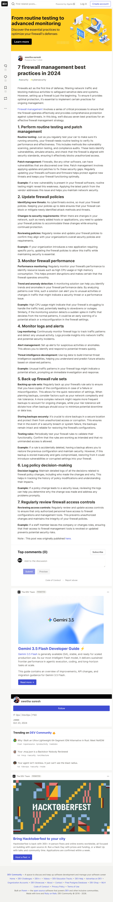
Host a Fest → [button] (22, 857)
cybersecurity (38, 79)
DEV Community (41, 732)
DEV (67, 890)
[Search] (13, 3)
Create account (100, 3)
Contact (58, 882)
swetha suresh (33, 57)
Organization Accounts (18, 882)
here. (68, 538)
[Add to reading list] (5, 89)
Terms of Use (73, 886)
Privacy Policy (58, 886)
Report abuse (71, 580)
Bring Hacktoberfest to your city (39, 839)
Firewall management (30, 109)
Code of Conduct (53, 580)
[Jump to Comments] (5, 78)
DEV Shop (94, 882)
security (23, 79)
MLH (103, 882)
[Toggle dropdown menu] (108, 592)
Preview (43, 571)
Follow (61, 708)
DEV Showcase (37, 882)
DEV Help (79, 878)
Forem (24, 890)
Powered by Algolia (64, 4)
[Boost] (5, 98)
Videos (47, 878)
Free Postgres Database (76, 882)
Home (12, 878)
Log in (83, 3)
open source (39, 890)
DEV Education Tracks (62, 878)
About (50, 882)
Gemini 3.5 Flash (27, 654)
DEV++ (38, 878)
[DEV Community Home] (4, 4)
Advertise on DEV (94, 878)
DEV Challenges (25, 878)
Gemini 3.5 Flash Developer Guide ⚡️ (51, 648)
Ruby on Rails (51, 893)
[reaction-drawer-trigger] (5, 67)
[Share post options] (5, 108)
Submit (29, 571)
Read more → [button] (27, 682)
